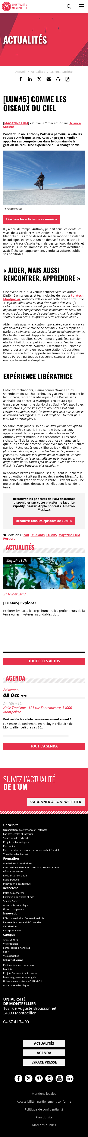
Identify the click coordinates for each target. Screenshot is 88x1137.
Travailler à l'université (15, 854)
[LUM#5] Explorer (19, 602)
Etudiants (38, 535)
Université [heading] (10, 825)
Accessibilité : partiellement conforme (44, 1101)
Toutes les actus (44, 661)
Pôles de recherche (13, 892)
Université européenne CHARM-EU (22, 981)
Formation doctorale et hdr (18, 896)
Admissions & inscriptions (17, 863)
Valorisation (10, 926)
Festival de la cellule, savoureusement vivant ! (37, 719)
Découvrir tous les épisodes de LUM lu (44, 521)
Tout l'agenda (44, 746)
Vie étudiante (10, 943)
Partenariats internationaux (18, 965)
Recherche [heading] (10, 888)
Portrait (9, 538)
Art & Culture (10, 939)
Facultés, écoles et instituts (18, 833)
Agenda (44, 1053)
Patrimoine (9, 846)
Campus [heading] (9, 935)
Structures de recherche (16, 838)
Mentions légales (44, 1094)
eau (26, 535)
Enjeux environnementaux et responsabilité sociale (31, 850)
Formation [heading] (11, 858)
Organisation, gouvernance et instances (25, 829)
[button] (48, 79)
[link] (20, 79)
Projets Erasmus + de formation (20, 973)
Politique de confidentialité (44, 1109)
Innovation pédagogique (17, 883)
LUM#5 (51, 535)
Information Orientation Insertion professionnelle (31, 867)
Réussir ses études (13, 871)
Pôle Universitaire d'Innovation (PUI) (23, 918)
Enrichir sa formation (15, 875)
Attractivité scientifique (16, 905)
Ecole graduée (11, 879)
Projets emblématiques (16, 842)
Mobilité (7, 969)
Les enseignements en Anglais (19, 977)
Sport (6, 951)
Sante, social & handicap (16, 947)
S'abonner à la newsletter (55, 802)
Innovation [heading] (11, 913)
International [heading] (13, 960)
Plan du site (44, 1117)
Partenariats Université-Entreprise (22, 922)
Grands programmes (14, 909)
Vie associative (11, 955)
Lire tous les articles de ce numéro (31, 219)
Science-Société (11, 901)
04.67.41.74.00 (16, 1021)
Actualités (44, 1043)
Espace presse (44, 1062)
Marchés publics (44, 1125)
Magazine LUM (16, 123)
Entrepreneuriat (12, 930)
